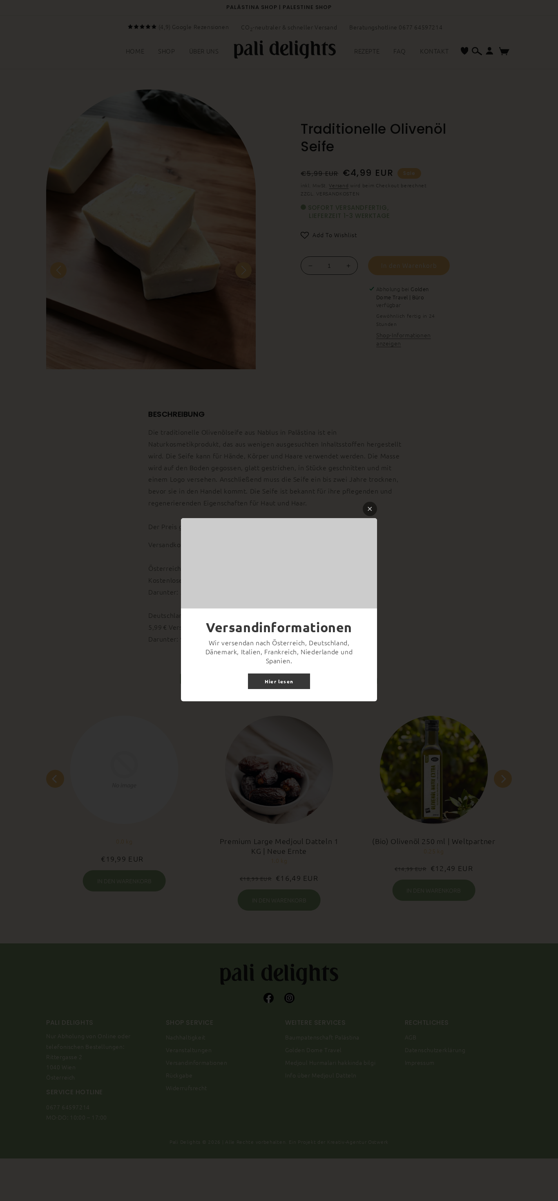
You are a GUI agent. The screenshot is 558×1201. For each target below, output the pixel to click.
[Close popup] (370, 509)
